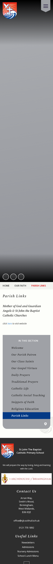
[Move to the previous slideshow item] (6, 277)
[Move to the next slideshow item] (13, 277)
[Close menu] (45, 6)
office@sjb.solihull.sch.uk (27, 520)
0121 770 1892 (26, 527)
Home (6, 285)
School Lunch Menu (28, 556)
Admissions (28, 547)
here (9, 323)
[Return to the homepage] (10, 10)
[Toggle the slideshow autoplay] (21, 277)
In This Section (28, 340)
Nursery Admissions (28, 551)
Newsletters (28, 542)
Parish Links (38, 285)
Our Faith (20, 285)
